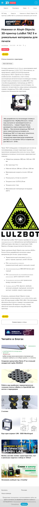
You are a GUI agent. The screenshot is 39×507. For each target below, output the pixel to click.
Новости (6, 8)
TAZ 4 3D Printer (7, 63)
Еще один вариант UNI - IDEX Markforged (17, 434)
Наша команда (6, 493)
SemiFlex (28, 257)
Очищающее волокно (13, 280)
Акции (35, 8)
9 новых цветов (11, 286)
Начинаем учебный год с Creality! (14, 480)
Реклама (8, 23)
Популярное (15, 8)
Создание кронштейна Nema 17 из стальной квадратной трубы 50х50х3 (18, 362)
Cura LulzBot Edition (27, 298)
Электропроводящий (13, 269)
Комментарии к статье (19, 322)
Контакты (4, 490)
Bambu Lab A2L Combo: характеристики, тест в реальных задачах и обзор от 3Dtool (18, 457)
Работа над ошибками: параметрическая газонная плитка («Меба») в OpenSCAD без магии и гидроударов (18, 387)
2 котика (4, 411)
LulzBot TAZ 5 (18, 70)
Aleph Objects (18, 68)
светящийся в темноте (16, 263)
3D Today (4, 13)
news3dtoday (4, 45)
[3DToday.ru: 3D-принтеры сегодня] (10, 3)
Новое (26, 8)
